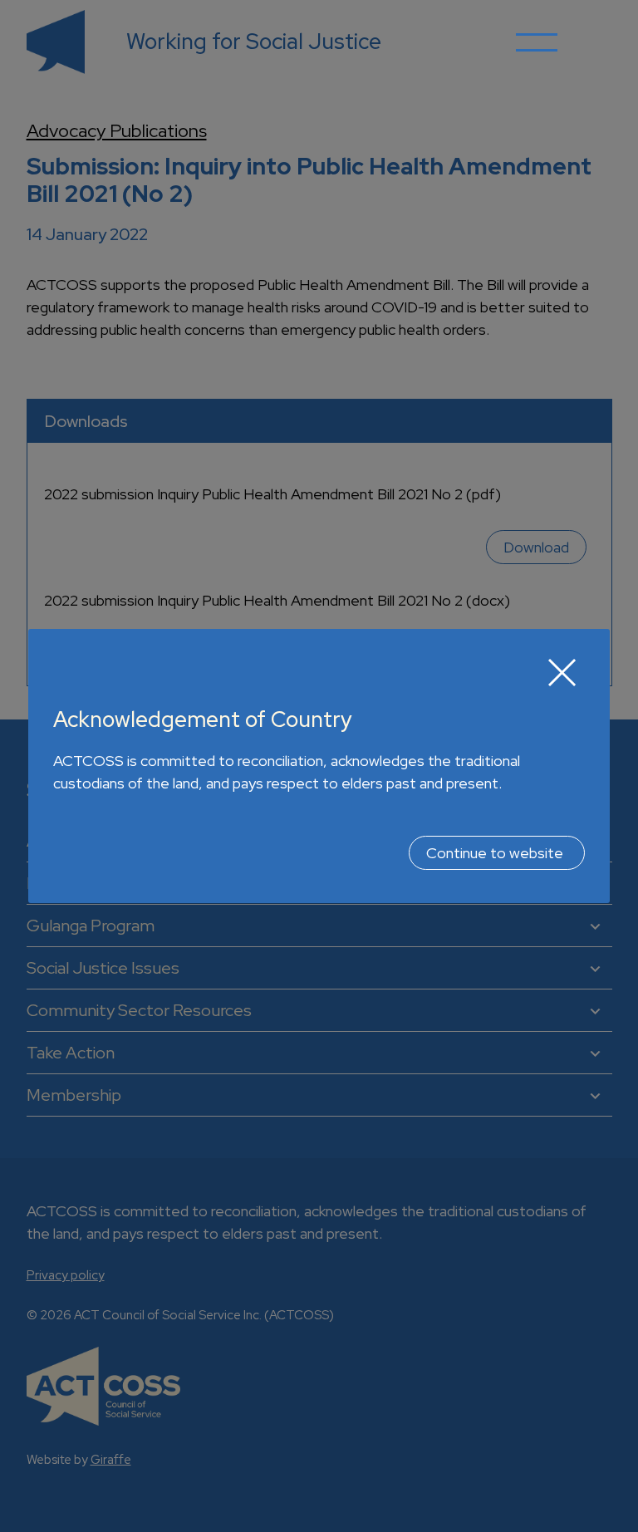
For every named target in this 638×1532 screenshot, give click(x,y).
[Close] (562, 672)
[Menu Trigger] (537, 54)
